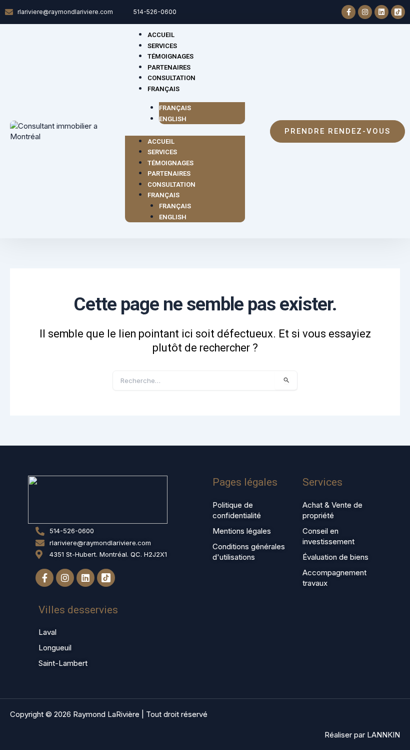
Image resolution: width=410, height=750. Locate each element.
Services (162, 152)
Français (164, 89)
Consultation (172, 184)
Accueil (161, 141)
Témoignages (171, 163)
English (172, 119)
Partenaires (169, 173)
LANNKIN (383, 734)
